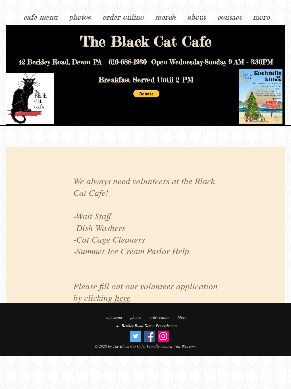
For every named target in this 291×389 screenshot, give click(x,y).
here (121, 297)
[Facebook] (149, 336)
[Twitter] (135, 336)
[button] (261, 14)
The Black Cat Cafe (146, 41)
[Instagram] (163, 336)
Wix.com (189, 346)
